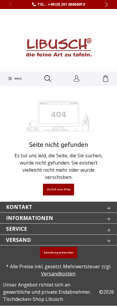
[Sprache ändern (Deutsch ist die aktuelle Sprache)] (59, 17)
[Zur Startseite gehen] (58, 48)
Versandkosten (58, 273)
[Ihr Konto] (76, 78)
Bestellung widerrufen (59, 252)
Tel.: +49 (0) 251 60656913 (61, 4)
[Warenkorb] (105, 78)
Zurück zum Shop (58, 189)
